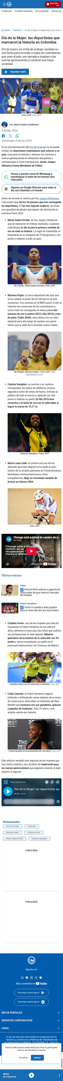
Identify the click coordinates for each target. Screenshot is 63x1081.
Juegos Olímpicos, (49, 198)
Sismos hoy (56, 11)
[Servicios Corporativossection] (58, 1020)
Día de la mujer (12, 826)
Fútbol (23, 585)
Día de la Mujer (38, 147)
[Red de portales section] (58, 1012)
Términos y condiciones (17, 1039)
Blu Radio (6, 30)
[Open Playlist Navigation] (59, 1075)
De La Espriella (41, 11)
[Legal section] (58, 1028)
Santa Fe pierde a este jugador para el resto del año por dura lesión (39, 609)
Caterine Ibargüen (39, 838)
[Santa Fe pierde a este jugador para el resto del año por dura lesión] (10, 608)
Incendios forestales (23, 11)
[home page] (31, 960)
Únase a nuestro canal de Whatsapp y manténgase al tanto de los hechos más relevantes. (33, 176)
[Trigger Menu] (4, 4)
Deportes (17, 30)
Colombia (32, 826)
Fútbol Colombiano (28, 603)
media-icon (31, 1075)
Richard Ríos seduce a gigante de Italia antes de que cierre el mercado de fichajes (40, 592)
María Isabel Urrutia (14, 838)
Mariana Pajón (12, 832)
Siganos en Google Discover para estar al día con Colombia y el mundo (33, 189)
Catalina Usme (33, 832)
